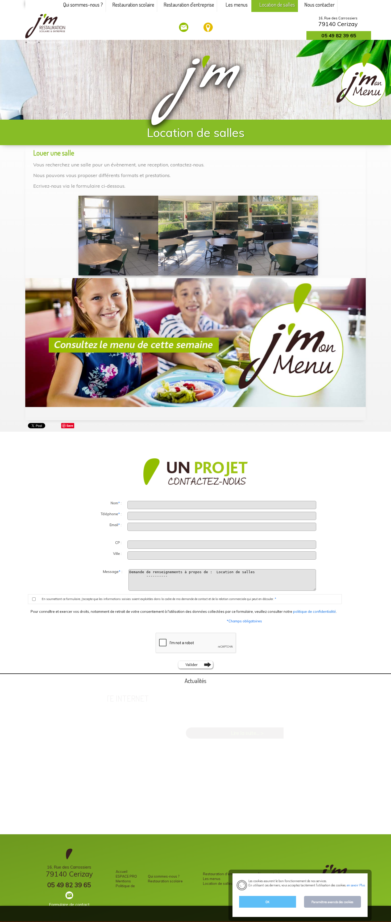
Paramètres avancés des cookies (332, 902)
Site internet (124, 698)
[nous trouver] (208, 27)
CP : (118, 542)
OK (267, 902)
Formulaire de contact (69, 904)
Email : (116, 525)
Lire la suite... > (247, 733)
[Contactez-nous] (184, 27)
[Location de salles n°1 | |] (278, 235)
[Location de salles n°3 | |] (118, 235)
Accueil (32, 42)
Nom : (116, 503)
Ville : (117, 553)
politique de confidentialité (314, 611)
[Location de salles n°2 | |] (198, 235)
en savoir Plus (355, 885)
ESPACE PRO (126, 876)
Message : (113, 571)
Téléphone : (111, 514)
